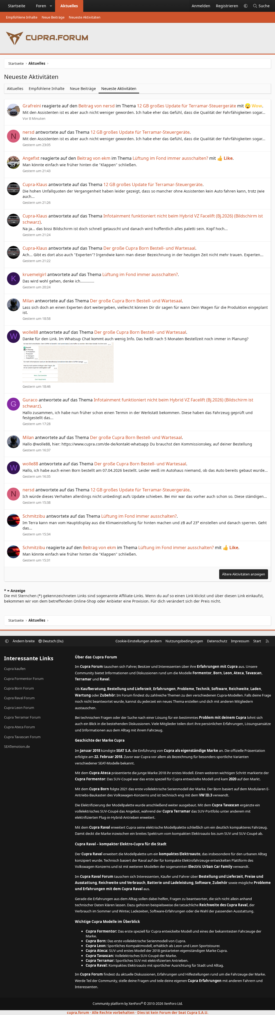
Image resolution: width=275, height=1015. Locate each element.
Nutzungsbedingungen (184, 641)
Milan (28, 301)
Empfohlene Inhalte (21, 17)
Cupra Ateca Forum (19, 726)
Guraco (30, 400)
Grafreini (32, 106)
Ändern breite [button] (24, 641)
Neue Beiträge (53, 17)
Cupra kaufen (15, 668)
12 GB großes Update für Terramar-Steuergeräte (186, 106)
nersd (28, 132)
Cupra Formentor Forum (24, 678)
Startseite (16, 5)
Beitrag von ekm (93, 158)
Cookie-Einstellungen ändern (138, 641)
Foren (41, 5)
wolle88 (30, 332)
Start (257, 641)
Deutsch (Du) (52, 641)
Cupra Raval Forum (19, 697)
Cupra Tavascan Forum (22, 736)
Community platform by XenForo (138, 1003)
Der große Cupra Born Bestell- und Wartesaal (149, 248)
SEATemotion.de (17, 746)
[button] (51, 6)
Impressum (240, 641)
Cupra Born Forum (19, 688)
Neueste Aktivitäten (84, 17)
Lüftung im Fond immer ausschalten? (170, 158)
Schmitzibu (34, 516)
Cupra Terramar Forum (22, 717)
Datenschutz (217, 641)
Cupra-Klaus (35, 184)
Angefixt (31, 158)
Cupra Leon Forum (19, 707)
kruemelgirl (34, 274)
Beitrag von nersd (96, 106)
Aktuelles (69, 5)
